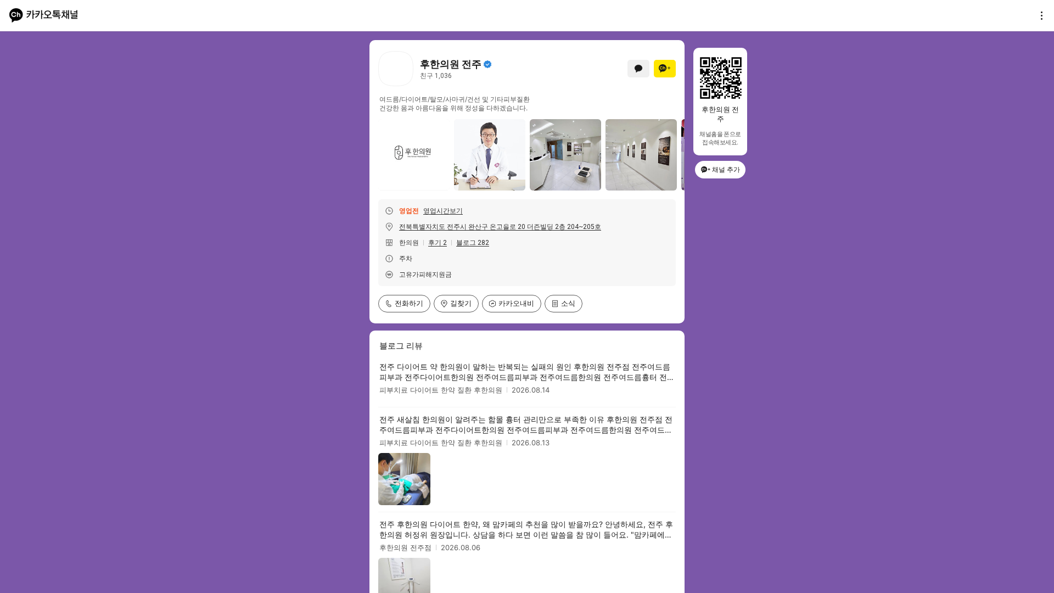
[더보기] (1038, 15)
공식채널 (487, 64)
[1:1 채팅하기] (638, 68)
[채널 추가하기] (665, 68)
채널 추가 (726, 169)
